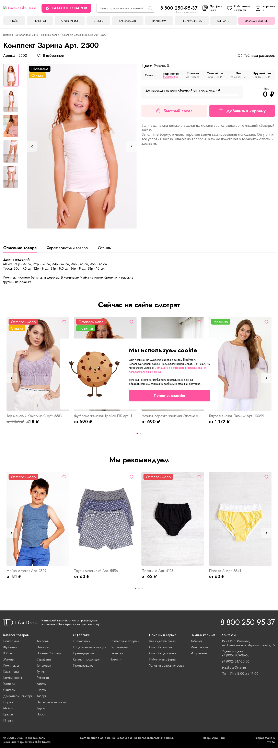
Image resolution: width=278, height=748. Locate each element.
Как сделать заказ (162, 641)
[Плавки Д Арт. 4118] (172, 519)
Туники (41, 671)
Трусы (40, 708)
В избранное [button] (53, 55)
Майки (8, 708)
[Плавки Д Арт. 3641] (240, 519)
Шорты (41, 690)
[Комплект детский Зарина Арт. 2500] (82, 146)
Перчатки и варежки (51, 702)
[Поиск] (150, 8)
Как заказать (127, 21)
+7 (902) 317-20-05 (236, 661)
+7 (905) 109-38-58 (236, 655)
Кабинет (196, 641)
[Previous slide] (32, 146)
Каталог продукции (26, 35)
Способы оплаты (161, 647)
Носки (41, 714)
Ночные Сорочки (48, 653)
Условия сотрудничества (166, 665)
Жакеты (8, 659)
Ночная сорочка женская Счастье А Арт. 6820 (172, 416)
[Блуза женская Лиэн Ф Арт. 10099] (240, 364)
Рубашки (42, 677)
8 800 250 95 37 (247, 622)
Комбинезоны (13, 677)
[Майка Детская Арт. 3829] (38, 519)
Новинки (40, 21)
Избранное (198, 653)
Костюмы (42, 641)
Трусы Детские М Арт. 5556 (96, 571)
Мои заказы (199, 647)
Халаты (41, 683)
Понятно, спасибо (169, 395)
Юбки (7, 653)
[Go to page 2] (141, 433)
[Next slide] (131, 146)
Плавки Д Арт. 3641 (225, 571)
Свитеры (9, 690)
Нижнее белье (50, 35)
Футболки (10, 647)
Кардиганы (11, 671)
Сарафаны (43, 659)
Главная (8, 35)
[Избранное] (64, 322)
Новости (115, 659)
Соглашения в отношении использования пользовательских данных (127, 738)
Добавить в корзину (246, 111)
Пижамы (42, 647)
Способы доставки (162, 653)
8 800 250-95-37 (178, 7)
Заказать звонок (256, 21)
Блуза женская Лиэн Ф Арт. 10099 (236, 416)
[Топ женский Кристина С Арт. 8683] (38, 364)
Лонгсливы (11, 641)
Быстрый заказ (178, 111)
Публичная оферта (162, 659)
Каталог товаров (69, 8)
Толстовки (43, 665)
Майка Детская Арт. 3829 (26, 571)
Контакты (223, 21)
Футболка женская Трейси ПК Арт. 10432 (105, 416)
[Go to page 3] (143, 588)
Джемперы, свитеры (18, 696)
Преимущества (192, 21)
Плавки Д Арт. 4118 (157, 571)
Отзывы (98, 21)
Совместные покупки (124, 641)
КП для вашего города (89, 647)
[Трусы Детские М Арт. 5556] (105, 519)
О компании (69, 21)
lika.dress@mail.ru (234, 668)
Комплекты (11, 665)
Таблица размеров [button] (259, 55)
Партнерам (159, 21)
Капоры (41, 696)
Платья (8, 720)
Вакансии (116, 653)
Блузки (8, 702)
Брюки (8, 714)
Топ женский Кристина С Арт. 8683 (34, 416)
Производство (83, 665)
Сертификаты (118, 647)
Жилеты (9, 683)
